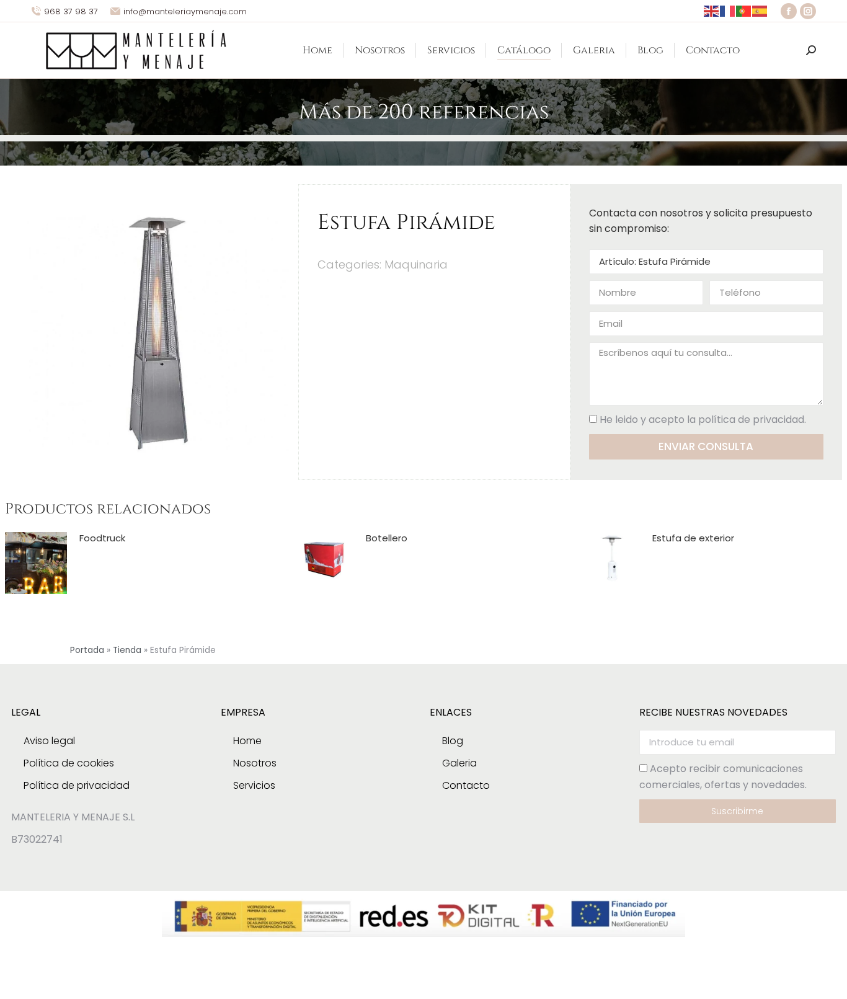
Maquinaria (416, 264)
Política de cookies (69, 763)
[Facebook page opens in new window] (789, 11)
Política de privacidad (77, 785)
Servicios (254, 785)
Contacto (466, 785)
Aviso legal (49, 741)
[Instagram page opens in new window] (808, 11)
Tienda (127, 650)
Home (247, 741)
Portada (87, 650)
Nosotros (255, 763)
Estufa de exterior (693, 538)
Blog (452, 741)
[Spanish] (760, 11)
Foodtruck (102, 538)
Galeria (459, 763)
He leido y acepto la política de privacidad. (703, 419)
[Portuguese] (744, 11)
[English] (712, 11)
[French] (728, 11)
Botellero (386, 538)
